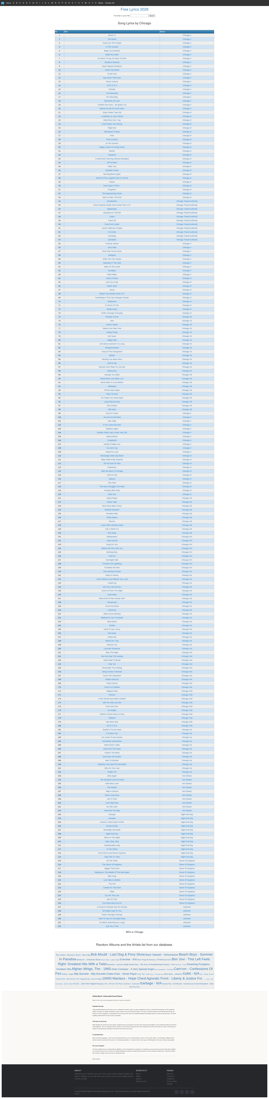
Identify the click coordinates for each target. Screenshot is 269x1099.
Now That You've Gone (112, 251)
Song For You (112, 544)
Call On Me (112, 363)
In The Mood (112, 849)
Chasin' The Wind (112, 753)
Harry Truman (112, 394)
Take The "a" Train (112, 857)
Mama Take (112, 502)
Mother (112, 151)
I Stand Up (111, 583)
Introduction (112, 201)
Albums (138, 1079)
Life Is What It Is (112, 529)
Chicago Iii (187, 112)
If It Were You (112, 733)
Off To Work (112, 163)
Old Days (112, 409)
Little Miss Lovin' (112, 783)
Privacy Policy (172, 1081)
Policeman (112, 467)
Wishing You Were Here (112, 359)
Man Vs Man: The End (112, 197)
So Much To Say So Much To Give (112, 58)
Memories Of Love (112, 101)
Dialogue (112, 255)
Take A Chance (112, 791)
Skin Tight (112, 421)
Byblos (112, 355)
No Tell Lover (111, 807)
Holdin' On (112, 772)
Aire (112, 321)
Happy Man (112, 340)
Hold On (112, 556)
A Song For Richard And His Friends (112, 907)
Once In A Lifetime (112, 687)
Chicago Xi (187, 456)
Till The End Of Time (112, 463)
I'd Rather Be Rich (112, 568)
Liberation (112, 240)
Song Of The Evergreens (112, 352)
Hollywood (112, 301)
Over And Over (112, 706)
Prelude (112, 89)
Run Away (112, 533)
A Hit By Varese (112, 244)
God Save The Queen (112, 757)
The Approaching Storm (112, 193)
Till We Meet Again (112, 390)
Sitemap (170, 1084)
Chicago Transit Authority (186, 201)
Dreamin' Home (112, 170)
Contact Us (171, 1076)
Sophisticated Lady (112, 845)
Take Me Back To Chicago (112, 471)
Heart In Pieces (111, 575)
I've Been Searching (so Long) (112, 922)
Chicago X (187, 413)
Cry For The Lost (112, 895)
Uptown (112, 479)
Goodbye (112, 271)
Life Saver (112, 336)
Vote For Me (112, 475)
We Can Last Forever (112, 587)
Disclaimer (170, 1079)
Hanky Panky (112, 332)
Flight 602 (112, 128)
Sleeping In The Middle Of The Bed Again (112, 872)
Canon (112, 182)
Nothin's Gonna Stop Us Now (112, 714)
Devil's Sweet (112, 325)
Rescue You (112, 645)
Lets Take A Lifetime (112, 880)
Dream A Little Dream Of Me (112, 822)
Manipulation (112, 537)
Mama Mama (111, 436)
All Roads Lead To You (111, 911)
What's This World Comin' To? (112, 294)
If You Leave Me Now (112, 425)
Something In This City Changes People (112, 298)
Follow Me (112, 637)
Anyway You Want (112, 375)
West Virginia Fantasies (112, 66)
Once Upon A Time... (112, 186)
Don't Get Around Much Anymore (112, 853)
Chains (112, 625)
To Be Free (112, 74)
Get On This (112, 899)
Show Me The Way (112, 810)
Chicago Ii (187, 35)
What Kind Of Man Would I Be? (112, 598)
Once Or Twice (112, 413)
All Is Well (112, 247)
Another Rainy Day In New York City (112, 432)
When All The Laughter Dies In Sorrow (112, 178)
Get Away (112, 633)
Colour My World (112, 70)
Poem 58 (112, 220)
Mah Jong (112, 876)
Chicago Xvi (187, 614)
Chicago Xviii (186, 691)
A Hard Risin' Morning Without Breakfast (112, 159)
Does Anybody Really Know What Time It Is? (112, 205)
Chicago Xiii (187, 498)
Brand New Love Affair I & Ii (112, 379)
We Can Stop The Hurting (112, 656)
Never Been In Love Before (112, 382)
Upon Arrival (112, 541)
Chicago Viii (187, 375)
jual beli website (136, 1091)
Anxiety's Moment (112, 62)
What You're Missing (112, 614)
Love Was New (112, 803)
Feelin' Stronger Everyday (112, 313)
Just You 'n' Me (112, 926)
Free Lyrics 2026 (134, 9)
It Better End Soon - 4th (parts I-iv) (112, 105)
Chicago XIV (187, 537)
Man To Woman (112, 760)
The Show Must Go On (112, 903)
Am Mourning (112, 93)
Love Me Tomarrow (112, 649)
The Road (112, 39)
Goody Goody (112, 826)
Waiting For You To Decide (112, 618)
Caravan (112, 818)
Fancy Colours (112, 81)
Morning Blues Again (112, 174)
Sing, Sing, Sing (112, 841)
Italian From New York (112, 328)
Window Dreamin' (112, 510)
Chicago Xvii (187, 652)
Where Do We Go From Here (112, 109)
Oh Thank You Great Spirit (112, 398)
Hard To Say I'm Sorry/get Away (112, 919)
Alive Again (112, 776)
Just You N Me (112, 282)
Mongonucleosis (112, 348)
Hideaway (112, 386)
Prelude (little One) (112, 490)
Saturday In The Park (112, 263)
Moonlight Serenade (112, 830)
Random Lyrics (141, 1081)
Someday (112, 236)
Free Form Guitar (112, 224)
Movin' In (112, 35)
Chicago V (187, 244)
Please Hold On (112, 679)
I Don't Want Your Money (112, 124)
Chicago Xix (187, 575)
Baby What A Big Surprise (112, 459)
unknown (187, 907)
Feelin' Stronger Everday (112, 915)
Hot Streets (187, 776)
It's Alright (112, 710)
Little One (112, 494)
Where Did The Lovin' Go (112, 548)
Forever (112, 695)
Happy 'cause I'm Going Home (112, 147)
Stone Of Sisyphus (187, 861)
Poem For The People (112, 43)
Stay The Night (112, 652)
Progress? (112, 190)
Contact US (109, 2)
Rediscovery (112, 309)
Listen (112, 217)
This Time (112, 483)
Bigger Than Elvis (112, 868)
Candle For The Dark (112, 888)
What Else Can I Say (112, 120)
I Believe (112, 718)
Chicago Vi (187, 278)
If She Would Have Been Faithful (112, 699)
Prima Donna (111, 683)
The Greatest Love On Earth (112, 780)
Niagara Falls (112, 691)
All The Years (112, 861)
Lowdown (112, 155)
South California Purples (112, 228)
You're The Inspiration (112, 676)
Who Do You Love (112, 768)
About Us (170, 1074)
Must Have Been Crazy (112, 506)
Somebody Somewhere (112, 741)
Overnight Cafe (112, 560)
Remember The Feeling (112, 668)
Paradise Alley (112, 514)
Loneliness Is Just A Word (112, 116)
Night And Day (187, 814)
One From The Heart (112, 749)
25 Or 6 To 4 (112, 85)
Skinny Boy (112, 371)
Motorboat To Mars (112, 132)
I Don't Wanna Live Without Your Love (112, 579)
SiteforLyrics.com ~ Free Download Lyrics (116, 1091)
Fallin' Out (112, 166)
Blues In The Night (112, 837)
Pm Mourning (112, 97)
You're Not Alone (112, 606)
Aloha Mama (112, 517)
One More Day (112, 722)
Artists (138, 1076)
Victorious (112, 610)
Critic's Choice (112, 278)
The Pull (112, 884)
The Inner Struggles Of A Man (112, 487)
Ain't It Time (112, 799)
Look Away (112, 595)
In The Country (112, 47)
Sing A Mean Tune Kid (112, 112)
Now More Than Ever (112, 78)
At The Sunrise (112, 143)
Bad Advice (112, 622)
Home (8, 2)
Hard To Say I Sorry (112, 629)
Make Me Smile (112, 55)
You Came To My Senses (112, 737)
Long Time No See (112, 402)
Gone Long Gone (112, 795)
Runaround (112, 602)
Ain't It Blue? (112, 406)
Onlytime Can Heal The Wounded (112, 764)
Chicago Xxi (187, 730)
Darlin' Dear (112, 286)
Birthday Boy (112, 552)
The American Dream (112, 571)
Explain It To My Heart (112, 730)
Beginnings (112, 209)
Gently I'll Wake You (112, 444)
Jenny (112, 290)
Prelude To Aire (112, 317)
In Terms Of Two (112, 305)
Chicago (112, 814)
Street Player (112, 498)
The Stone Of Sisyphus (112, 865)
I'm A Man (112, 232)
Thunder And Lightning (111, 564)
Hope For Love (112, 452)
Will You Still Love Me (112, 703)
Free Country (111, 139)
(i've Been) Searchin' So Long (112, 344)
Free (112, 136)
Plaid (112, 892)
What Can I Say (112, 641)
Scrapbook (112, 440)
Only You (112, 664)
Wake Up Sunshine (112, 51)
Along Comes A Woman (112, 672)
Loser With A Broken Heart (112, 525)
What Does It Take (112, 745)
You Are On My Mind (112, 417)
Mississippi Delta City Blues (112, 456)
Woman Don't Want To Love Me (112, 367)
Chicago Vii (187, 317)
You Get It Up (112, 448)
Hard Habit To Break (112, 660)
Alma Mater (112, 274)
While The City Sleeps (112, 259)
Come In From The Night (112, 591)
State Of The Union (112, 267)
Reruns (112, 521)
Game (100, 2)
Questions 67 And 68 (112, 213)
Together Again (112, 429)
